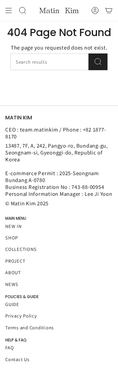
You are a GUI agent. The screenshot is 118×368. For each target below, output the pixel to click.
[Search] (98, 61)
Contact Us (17, 359)
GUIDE (12, 304)
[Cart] (109, 10)
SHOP (11, 238)
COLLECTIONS (20, 249)
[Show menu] (8, 10)
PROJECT (15, 261)
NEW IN (13, 226)
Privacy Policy (21, 316)
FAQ (9, 347)
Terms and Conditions (29, 327)
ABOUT (13, 272)
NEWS (11, 284)
